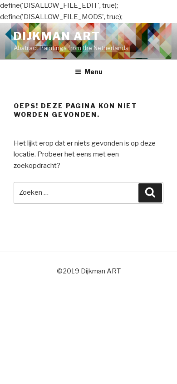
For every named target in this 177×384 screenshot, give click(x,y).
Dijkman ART (57, 36)
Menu (93, 72)
